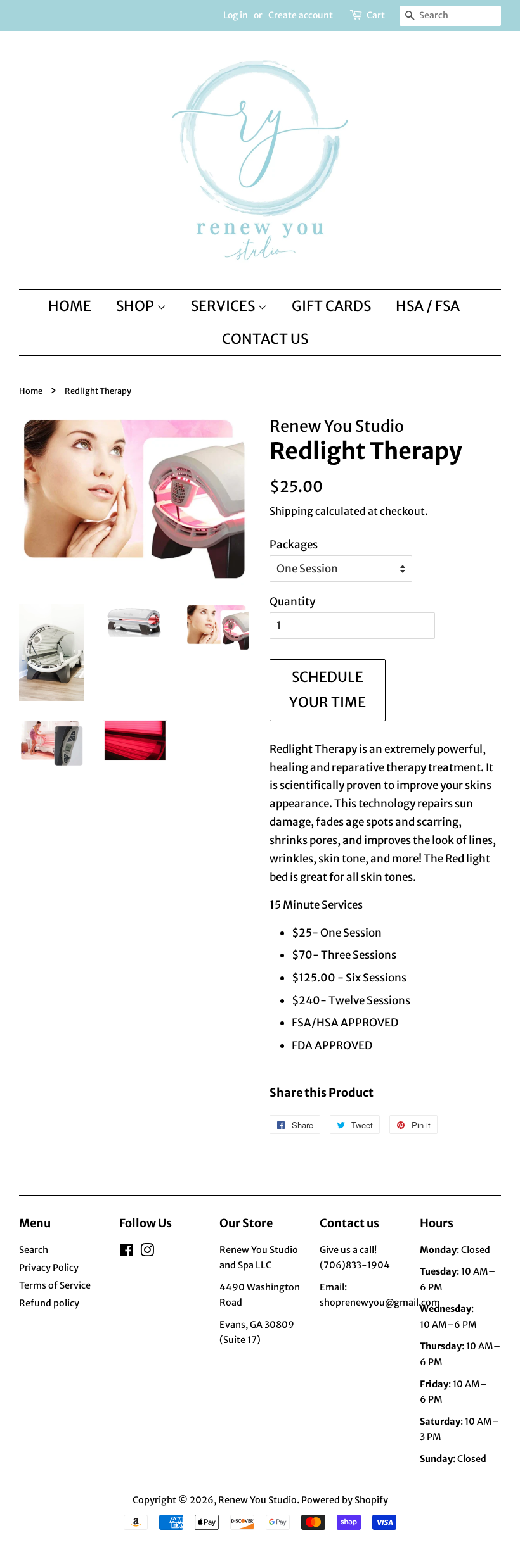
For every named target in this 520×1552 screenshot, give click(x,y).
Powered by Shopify (344, 1500)
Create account (300, 15)
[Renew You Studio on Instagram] (147, 1252)
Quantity (292, 602)
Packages (294, 545)
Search (33, 1250)
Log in (235, 15)
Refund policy (49, 1303)
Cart (376, 15)
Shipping (291, 511)
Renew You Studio (257, 1500)
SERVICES (224, 306)
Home (30, 391)
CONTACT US (265, 339)
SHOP (136, 306)
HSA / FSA (428, 306)
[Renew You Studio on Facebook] (126, 1252)
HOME (69, 306)
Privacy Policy (49, 1267)
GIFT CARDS (331, 306)
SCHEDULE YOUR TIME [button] (327, 689)
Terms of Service (55, 1285)
